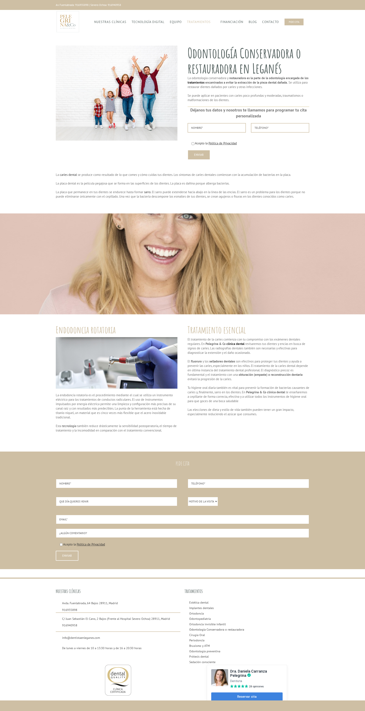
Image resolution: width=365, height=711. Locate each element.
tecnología (69, 426)
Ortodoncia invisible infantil (207, 624)
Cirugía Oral (197, 635)
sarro (147, 192)
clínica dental (235, 344)
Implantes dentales (201, 608)
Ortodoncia (196, 613)
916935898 (82, 5)
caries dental (68, 175)
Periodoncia (196, 640)
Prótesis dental (199, 656)
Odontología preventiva (204, 651)
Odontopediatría (200, 619)
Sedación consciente (202, 662)
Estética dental (198, 602)
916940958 (114, 5)
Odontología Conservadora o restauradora (216, 629)
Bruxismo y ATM (199, 646)
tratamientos (196, 82)
